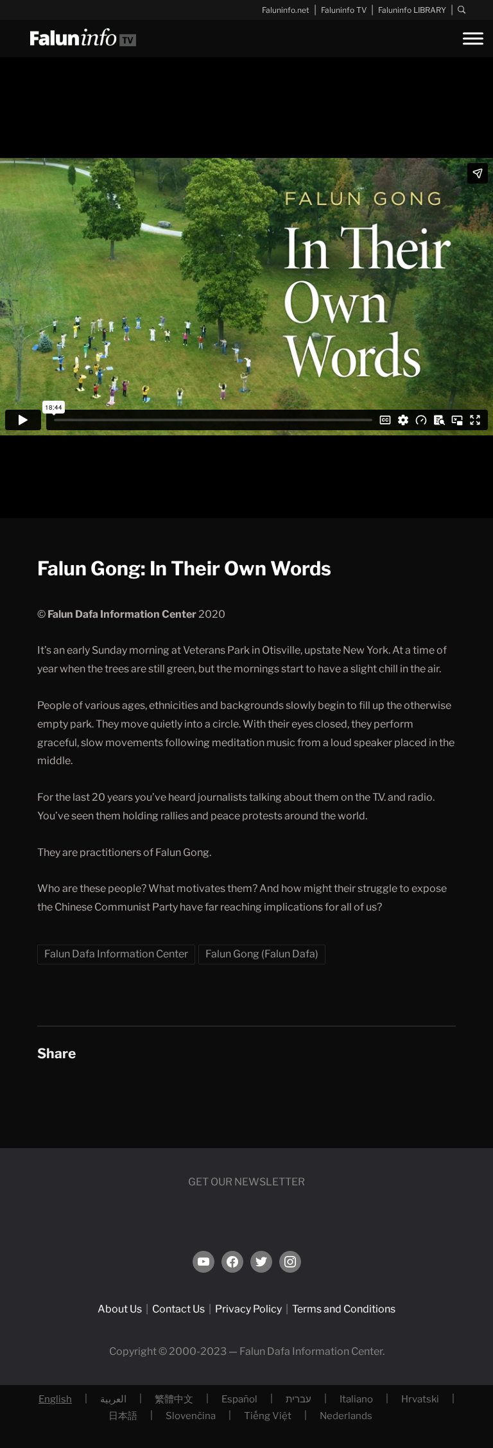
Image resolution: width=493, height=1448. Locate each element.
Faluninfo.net (285, 10)
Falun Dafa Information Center (116, 954)
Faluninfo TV (344, 10)
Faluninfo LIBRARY (412, 10)
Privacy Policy (248, 1309)
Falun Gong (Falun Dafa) (261, 954)
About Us (120, 1309)
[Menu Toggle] (473, 38)
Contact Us (178, 1309)
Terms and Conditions (343, 1309)
